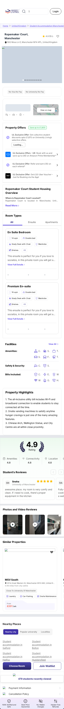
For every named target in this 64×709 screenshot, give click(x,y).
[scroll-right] (61, 472)
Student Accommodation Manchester (47, 26)
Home (5, 26)
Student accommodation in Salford (12, 644)
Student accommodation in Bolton (42, 644)
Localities (45, 632)
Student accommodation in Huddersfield (42, 656)
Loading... (18, 145)
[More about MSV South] (30, 565)
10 (40, 80)
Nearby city (10, 632)
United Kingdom (19, 26)
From (11, 605)
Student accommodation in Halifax (12, 656)
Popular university (28, 632)
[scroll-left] (53, 472)
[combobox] (34, 11)
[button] (12, 524)
